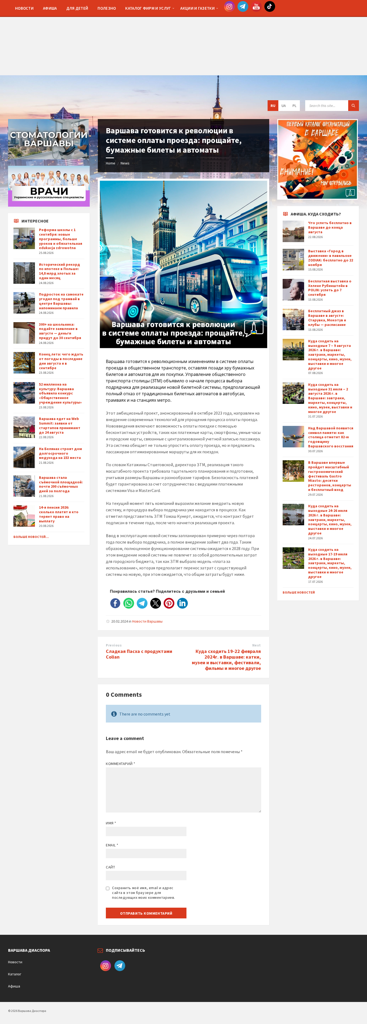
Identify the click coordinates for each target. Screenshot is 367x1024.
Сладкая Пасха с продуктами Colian (139, 654)
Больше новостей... (31, 537)
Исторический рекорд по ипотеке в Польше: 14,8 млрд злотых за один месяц (59, 271)
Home (110, 163)
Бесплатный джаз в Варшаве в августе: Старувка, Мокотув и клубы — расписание (327, 317)
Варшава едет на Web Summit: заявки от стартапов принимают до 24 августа (59, 425)
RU (273, 105)
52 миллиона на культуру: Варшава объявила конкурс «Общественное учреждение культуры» (60, 393)
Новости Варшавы (147, 621)
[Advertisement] (183, 37)
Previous (114, 645)
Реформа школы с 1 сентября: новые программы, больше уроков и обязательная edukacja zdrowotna (60, 238)
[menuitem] (24, 8)
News (125, 163)
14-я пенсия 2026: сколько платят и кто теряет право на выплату (58, 514)
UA (284, 105)
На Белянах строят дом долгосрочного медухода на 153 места (60, 453)
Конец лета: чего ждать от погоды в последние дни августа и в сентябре (61, 361)
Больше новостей (299, 592)
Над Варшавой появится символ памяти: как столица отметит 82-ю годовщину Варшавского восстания (330, 437)
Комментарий (120, 763)
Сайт (110, 867)
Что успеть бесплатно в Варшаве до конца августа (330, 227)
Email (112, 845)
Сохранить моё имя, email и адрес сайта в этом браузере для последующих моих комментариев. (143, 892)
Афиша (14, 986)
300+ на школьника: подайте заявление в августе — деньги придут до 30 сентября (60, 331)
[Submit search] (353, 105)
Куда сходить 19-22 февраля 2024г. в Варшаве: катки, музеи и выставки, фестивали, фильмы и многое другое (226, 659)
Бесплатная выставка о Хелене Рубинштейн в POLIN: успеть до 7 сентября (329, 288)
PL (294, 105)
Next (256, 645)
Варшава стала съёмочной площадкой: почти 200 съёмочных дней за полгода (61, 484)
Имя (111, 823)
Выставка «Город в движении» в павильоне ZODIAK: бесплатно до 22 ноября (330, 258)
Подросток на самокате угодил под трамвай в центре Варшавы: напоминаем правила (61, 301)
